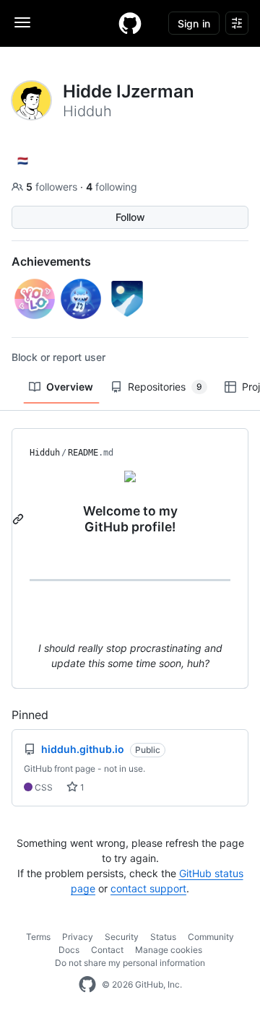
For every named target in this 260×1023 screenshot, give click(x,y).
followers (53, 186)
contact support (148, 888)
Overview (69, 386)
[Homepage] (130, 23)
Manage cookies (168, 949)
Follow (130, 217)
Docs (68, 949)
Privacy (77, 936)
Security (122, 936)
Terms (38, 936)
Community (211, 936)
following (111, 186)
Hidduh (45, 453)
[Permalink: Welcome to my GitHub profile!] (19, 519)
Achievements (51, 261)
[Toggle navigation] (22, 22)
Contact (107, 949)
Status (163, 936)
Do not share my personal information (130, 962)
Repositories (165, 386)
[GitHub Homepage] (87, 984)
